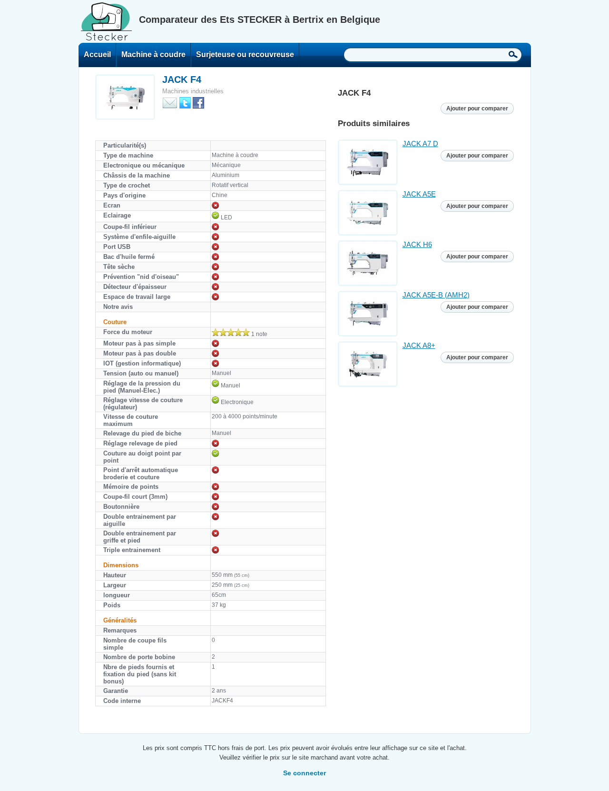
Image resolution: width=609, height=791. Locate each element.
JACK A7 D (420, 143)
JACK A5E (419, 194)
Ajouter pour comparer (477, 108)
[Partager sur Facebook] (198, 102)
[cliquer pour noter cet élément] (231, 332)
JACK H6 (417, 244)
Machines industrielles (193, 91)
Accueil (97, 54)
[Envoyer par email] (169, 102)
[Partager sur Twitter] (185, 102)
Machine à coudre (153, 54)
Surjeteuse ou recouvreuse (245, 54)
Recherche (513, 54)
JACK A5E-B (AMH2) (436, 295)
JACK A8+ (419, 345)
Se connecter (304, 773)
